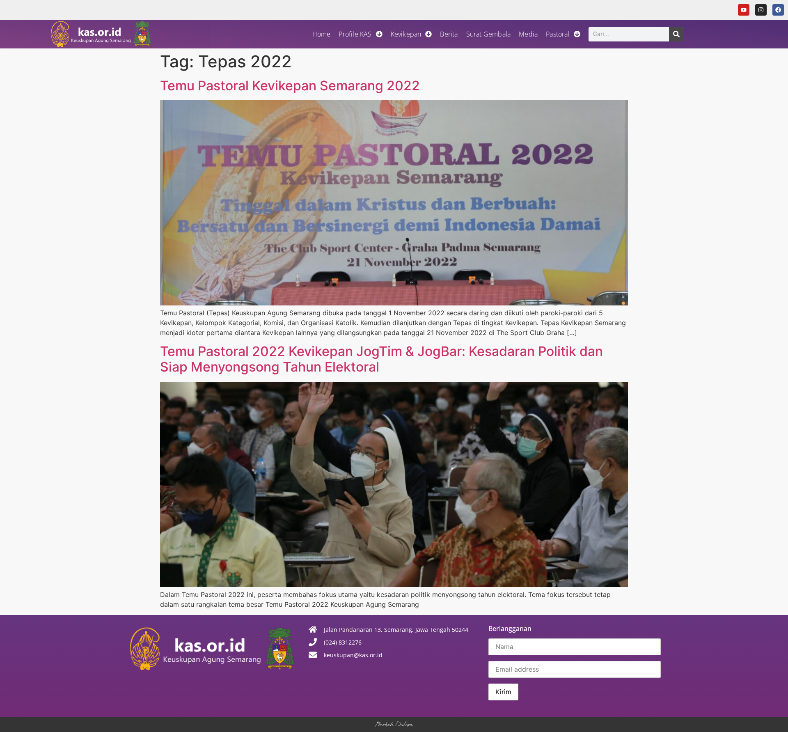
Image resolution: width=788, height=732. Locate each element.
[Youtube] (743, 10)
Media (528, 34)
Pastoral (558, 34)
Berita (449, 34)
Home (321, 34)
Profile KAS (355, 34)
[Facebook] (778, 10)
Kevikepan (406, 34)
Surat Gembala (488, 34)
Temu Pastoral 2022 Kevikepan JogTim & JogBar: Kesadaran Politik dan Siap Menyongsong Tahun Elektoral (381, 359)
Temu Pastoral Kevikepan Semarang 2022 (290, 86)
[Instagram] (761, 10)
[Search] (676, 34)
